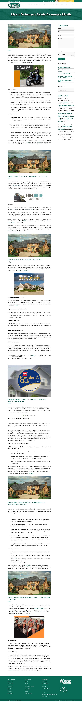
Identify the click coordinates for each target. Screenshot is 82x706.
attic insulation (67, 115)
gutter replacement (67, 113)
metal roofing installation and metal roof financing (65, 120)
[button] (72, 5)
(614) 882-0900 (18, 1)
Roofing (9, 50)
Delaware (65, 105)
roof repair (38, 142)
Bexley (62, 107)
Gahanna (66, 107)
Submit (61, 59)
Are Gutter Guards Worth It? (64, 67)
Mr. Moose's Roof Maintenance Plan (15, 504)
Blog (8, 701)
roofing (28, 142)
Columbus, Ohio (65, 102)
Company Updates (14, 701)
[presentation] (66, 54)
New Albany (71, 107)
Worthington (71, 105)
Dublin (59, 107)
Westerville (60, 105)
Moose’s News (63, 1)
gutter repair (61, 115)
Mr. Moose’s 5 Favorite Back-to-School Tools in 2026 (65, 77)
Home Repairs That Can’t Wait (64, 73)
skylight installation (62, 116)
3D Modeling (70, 1)
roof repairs (31, 473)
